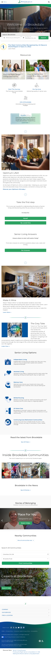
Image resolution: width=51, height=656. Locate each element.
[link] (6, 470)
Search (43, 37)
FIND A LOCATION (7, 615)
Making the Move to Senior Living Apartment (26, 653)
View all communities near (25, 540)
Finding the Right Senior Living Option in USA (26, 652)
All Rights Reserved (24, 634)
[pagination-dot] (21, 479)
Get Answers (25, 250)
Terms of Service (15, 645)
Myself (25, 218)
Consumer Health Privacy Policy (22, 631)
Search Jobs (6, 588)
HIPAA (3, 631)
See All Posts (25, 442)
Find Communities (25, 563)
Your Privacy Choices (10, 637)
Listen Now (4, 346)
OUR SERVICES (6, 612)
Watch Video (25, 523)
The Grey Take (38, 323)
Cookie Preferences (20, 637)
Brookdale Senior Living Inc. (12, 634)
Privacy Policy (9, 631)
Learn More (6, 312)
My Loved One (25, 223)
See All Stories (25, 490)
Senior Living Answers (19, 650)
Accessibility (34, 631)
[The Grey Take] (16, 330)
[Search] (49, 2)
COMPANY (5, 609)
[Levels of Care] (25, 558)
